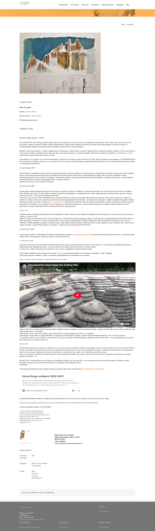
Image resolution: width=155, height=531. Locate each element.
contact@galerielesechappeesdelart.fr (68, 443)
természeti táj (36, 466)
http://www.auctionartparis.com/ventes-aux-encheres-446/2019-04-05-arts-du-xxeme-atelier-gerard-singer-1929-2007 (59, 403)
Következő (130, 24)
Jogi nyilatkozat (104, 511)
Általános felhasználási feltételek (30, 527)
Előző (123, 24)
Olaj (33, 455)
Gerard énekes (37, 478)
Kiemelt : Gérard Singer (39, 463)
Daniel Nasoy (63, 527)
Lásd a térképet (104, 527)
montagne (35, 476)
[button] (132, 4)
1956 (33, 471)
